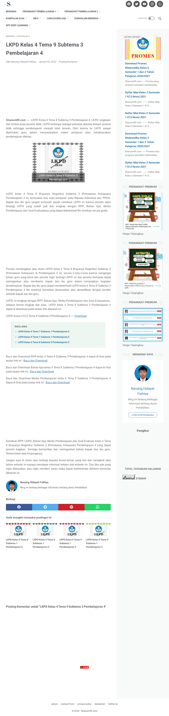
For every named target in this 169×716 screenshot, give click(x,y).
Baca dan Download (35, 360)
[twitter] (136, 4)
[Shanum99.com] (11, 4)
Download (81, 316)
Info (35, 18)
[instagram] (151, 4)
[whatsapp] (159, 4)
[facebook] (128, 4)
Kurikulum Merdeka (86, 18)
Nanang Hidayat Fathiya (142, 391)
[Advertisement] (58, 91)
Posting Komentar (68, 61)
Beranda (11, 11)
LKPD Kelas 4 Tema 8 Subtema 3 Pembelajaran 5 (43, 342)
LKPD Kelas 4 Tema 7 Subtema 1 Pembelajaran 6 (43, 331)
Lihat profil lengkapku (143, 415)
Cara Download (56, 18)
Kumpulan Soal (15, 18)
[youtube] (144, 4)
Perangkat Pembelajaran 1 (39, 11)
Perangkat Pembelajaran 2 (81, 11)
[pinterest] (71, 507)
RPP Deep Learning (17, 25)
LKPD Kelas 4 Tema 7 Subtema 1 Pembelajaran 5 (43, 337)
